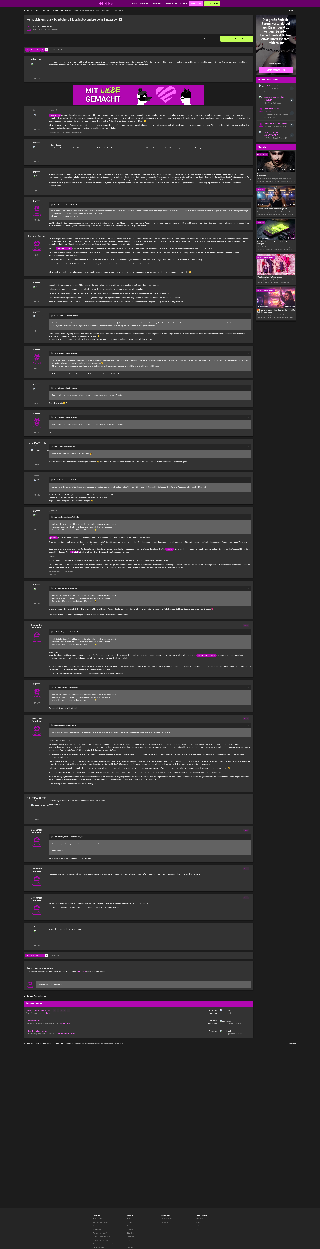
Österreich (130, 1247)
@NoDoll (53, 538)
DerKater (268, 126)
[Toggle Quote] (52, 205)
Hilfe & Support (98, 1218)
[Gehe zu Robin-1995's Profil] (37, 68)
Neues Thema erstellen (207, 39)
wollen (108, 1237)
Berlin (129, 1218)
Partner (198, 1215)
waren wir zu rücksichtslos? (276, 123)
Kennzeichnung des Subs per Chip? (39, 1010)
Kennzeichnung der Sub (34, 1021)
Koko (197, 1229)
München (130, 1226)
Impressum (97, 1229)
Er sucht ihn (166, 1222)
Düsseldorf (130, 1233)
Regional (130, 1215)
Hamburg (130, 1222)
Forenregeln (292, 10)
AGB (94, 1226)
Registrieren (212, 4)
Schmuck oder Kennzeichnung (37, 1031)
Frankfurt (130, 1229)
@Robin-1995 (55, 115)
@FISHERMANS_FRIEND (206, 655)
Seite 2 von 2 (56, 50)
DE (183, 3)
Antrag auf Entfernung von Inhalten (105, 1244)
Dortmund (130, 1237)
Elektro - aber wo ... (272, 85)
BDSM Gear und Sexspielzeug (65, 1034)
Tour (94, 1222)
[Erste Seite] (27, 50)
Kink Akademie (52, 30)
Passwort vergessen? (100, 1233)
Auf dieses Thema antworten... (52, 984)
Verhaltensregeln (98, 1247)
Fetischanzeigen (167, 1218)
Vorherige (35, 50)
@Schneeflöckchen (64, 248)
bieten (101, 1237)
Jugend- (96, 1240)
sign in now (81, 971)
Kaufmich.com (201, 1226)
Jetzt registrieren (276, 70)
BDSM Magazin (105, 1222)
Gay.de (198, 1222)
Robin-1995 (36, 59)
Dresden (130, 1244)
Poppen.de (199, 1218)
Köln (128, 1240)
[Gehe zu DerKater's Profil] (261, 124)
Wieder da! (196, 4)
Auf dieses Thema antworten (237, 39)
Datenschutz (106, 1240)
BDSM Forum (46, 1013)
